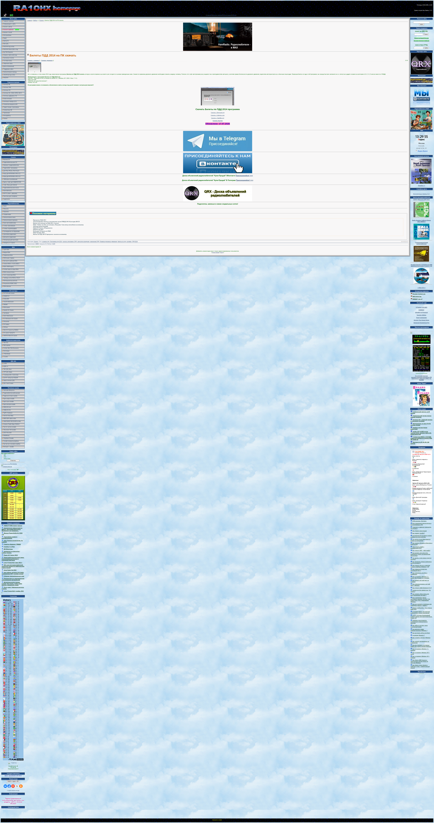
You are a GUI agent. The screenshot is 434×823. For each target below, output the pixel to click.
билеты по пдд (122, 241)
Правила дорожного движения (108, 241)
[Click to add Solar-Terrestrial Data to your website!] (421, 371)
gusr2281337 (12, 775)
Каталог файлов (217, 15)
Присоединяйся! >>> (244, 176)
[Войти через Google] (17, 786)
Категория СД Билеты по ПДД (42, 231)
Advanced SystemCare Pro (421, 322)
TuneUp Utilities (421, 315)
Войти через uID (13, 781)
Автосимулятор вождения (40, 226)
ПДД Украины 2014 (39, 232)
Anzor (20, 775)
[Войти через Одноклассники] (21, 786)
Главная (209, 15)
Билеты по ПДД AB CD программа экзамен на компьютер (49, 234)
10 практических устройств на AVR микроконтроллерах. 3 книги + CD (421, 265)
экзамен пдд (45, 241)
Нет (5, 457)
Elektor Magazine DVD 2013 (421, 199)
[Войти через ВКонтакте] (5, 786)
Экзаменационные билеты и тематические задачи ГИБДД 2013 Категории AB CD (56, 221)
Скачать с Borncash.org (217, 112)
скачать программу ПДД (70, 241)
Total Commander (421, 317)
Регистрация (227, 15)
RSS (431, 10)
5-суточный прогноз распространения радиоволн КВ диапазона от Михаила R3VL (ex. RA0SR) (421, 378)
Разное (41, 20)
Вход (234, 15)
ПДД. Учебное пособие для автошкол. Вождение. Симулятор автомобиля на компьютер (58, 224)
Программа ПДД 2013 (39, 220)
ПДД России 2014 (38, 229)
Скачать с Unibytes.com (217, 115)
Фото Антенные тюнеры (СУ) (421, 194)
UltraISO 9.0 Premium (421, 312)
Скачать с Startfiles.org (217, 118)
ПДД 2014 (135, 241)
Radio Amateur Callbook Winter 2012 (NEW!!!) (421, 221)
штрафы (129, 241)
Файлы (35, 20)
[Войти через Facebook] (9, 786)
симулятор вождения (83, 241)
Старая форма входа (13, 790)
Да (5, 455)
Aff (17, 775)
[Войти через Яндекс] (13, 786)
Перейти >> (421, 185)
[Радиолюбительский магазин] (13, 154)
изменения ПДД (94, 241)
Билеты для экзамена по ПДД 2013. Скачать (46, 223)
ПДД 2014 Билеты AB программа (42, 228)
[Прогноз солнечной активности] (421, 343)
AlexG (6, 775)
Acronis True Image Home (421, 320)
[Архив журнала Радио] (421, 395)
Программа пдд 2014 (56, 241)
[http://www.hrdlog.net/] (421, 332)
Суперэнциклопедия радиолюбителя (421, 243)
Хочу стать (7, 458)
